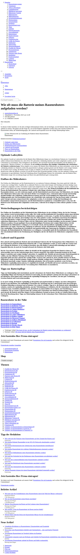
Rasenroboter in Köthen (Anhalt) (12, 316)
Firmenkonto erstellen (7, 345)
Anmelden (8, 74)
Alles (6, 86)
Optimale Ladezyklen (11, 142)
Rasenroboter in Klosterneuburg (11, 307)
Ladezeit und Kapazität (12, 147)
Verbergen (16, 139)
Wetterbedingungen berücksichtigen (16, 145)
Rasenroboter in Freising (9, 311)
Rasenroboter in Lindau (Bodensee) (12, 309)
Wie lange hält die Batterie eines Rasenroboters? (30, 332)
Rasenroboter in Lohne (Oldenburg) (13, 314)
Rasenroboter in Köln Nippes (10, 327)
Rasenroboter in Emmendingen (11, 304)
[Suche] (1, 81)
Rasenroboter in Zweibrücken (11, 321)
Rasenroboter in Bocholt (9, 323)
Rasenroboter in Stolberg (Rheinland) (13, 320)
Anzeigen (22, 139)
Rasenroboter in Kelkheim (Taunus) (13, 306)
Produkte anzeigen (7, 360)
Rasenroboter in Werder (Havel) (11, 325)
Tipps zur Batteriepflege (12, 149)
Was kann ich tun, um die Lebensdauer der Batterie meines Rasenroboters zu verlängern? (43, 330)
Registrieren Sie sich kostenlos (42, 340)
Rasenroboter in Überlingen (10, 313)
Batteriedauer (9, 89)
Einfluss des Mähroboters (12, 144)
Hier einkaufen (5, 122)
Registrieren (8, 76)
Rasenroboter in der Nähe (12, 151)
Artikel (7, 93)
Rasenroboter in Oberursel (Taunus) (13, 318)
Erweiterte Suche (10, 96)
